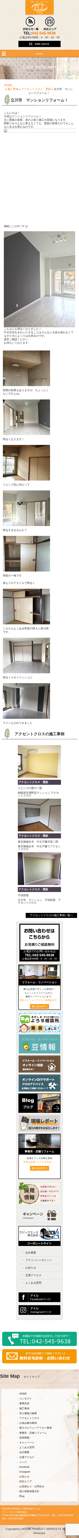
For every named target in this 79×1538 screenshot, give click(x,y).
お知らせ (30, 1267)
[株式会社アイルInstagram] (39, 1313)
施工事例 (12, 89)
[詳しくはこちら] (39, 1169)
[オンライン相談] (39, 1071)
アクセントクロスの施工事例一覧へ (51, 915)
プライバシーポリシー (38, 1260)
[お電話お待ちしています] (39, 1345)
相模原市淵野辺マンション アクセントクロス (38, 794)
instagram (24, 1471)
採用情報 (24, 1437)
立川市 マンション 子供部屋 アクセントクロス (39, 901)
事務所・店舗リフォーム (33, 1433)
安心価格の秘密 (28, 1413)
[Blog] (39, 1113)
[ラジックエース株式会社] (39, 1244)
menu (39, 53)
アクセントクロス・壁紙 (36, 89)
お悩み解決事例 (28, 1423)
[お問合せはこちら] (39, 948)
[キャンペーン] (39, 1219)
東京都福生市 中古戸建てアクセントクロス (39, 848)
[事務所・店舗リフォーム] (39, 1147)
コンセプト (25, 1398)
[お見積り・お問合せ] (39, 1362)
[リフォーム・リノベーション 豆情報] (39, 1052)
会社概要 (30, 1252)
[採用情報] (39, 1204)
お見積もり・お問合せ (31, 1486)
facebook (24, 1467)
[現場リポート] (39, 1132)
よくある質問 (33, 1282)
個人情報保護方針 (29, 1491)
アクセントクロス (29, 1418)
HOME (8, 85)
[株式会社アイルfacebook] (39, 1301)
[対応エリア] (50, 29)
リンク (23, 1462)
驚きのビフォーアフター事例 (35, 1428)
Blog (21, 1496)
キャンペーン (26, 1442)
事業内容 (24, 1403)
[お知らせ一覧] (31, 29)
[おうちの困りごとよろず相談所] (39, 1031)
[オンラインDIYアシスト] (39, 1090)
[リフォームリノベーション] (39, 977)
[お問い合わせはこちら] (39, 48)
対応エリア (25, 1481)
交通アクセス (33, 1275)
